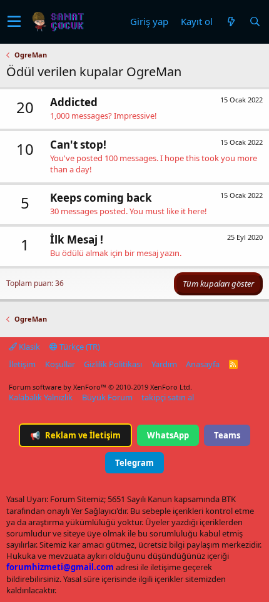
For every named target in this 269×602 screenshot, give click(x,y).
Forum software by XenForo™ (100, 387)
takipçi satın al (167, 397)
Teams (227, 435)
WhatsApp (168, 435)
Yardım (164, 364)
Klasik (28, 346)
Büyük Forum (107, 397)
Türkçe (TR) (79, 346)
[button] (14, 22)
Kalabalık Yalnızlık (41, 397)
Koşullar (60, 364)
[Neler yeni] (231, 21)
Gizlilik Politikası (113, 364)
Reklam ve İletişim (75, 435)
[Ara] (254, 21)
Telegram (134, 462)
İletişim (22, 364)
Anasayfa (203, 364)
